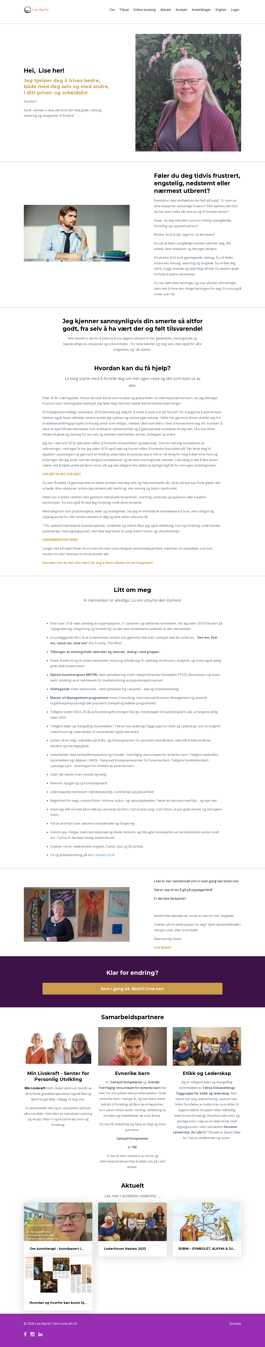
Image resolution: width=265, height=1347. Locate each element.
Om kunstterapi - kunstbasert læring (60, 1249)
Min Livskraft (35, 1088)
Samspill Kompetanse (126, 1082)
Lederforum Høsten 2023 (125, 1249)
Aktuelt (165, 10)
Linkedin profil (104, 855)
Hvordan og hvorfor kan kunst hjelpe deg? (65, 1303)
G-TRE (132, 1147)
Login (235, 10)
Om (112, 10)
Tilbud (124, 10)
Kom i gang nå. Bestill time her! (132, 988)
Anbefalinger (201, 10)
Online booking (144, 10)
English (221, 10)
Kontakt (181, 10)
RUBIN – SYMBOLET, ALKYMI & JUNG (208, 1249)
